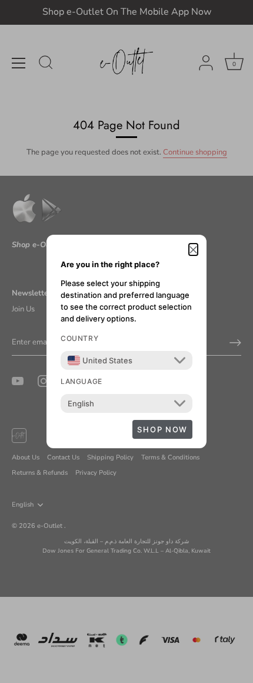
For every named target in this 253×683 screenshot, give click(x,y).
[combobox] (100, 360)
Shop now (162, 429)
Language (81, 381)
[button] (193, 249)
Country (79, 338)
